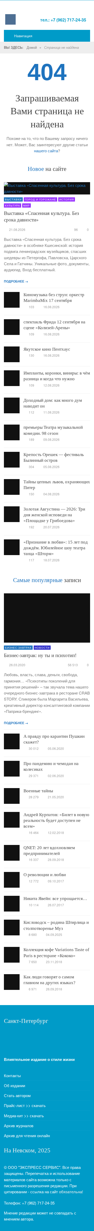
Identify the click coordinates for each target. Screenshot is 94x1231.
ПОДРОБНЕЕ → (16, 281)
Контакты (12, 1075)
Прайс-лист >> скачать (25, 1105)
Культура (12, 205)
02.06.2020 (56, 775)
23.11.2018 (54, 961)
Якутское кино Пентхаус (47, 349)
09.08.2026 (51, 439)
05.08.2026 (51, 466)
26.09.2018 (54, 989)
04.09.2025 (54, 934)
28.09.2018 (56, 859)
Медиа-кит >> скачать (24, 1115)
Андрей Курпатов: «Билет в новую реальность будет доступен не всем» (56, 820)
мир (26, 205)
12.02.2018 (56, 832)
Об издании (14, 1085)
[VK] (10, 19)
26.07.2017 (56, 905)
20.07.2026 (51, 527)
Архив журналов (18, 1125)
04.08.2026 (51, 494)
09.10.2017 (56, 881)
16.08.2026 (51, 307)
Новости (42, 647)
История (66, 199)
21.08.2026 (17, 229)
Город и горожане (40, 199)
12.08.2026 (51, 385)
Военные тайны (38, 790)
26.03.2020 (17, 665)
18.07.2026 (51, 560)
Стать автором (17, 1095)
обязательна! (71, 1191)
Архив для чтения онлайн (27, 1135)
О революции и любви (45, 874)
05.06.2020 (56, 748)
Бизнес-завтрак (18, 647)
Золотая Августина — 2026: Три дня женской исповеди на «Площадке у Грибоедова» (54, 515)
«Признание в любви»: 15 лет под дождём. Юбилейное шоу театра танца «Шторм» (56, 548)
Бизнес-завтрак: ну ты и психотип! (40, 655)
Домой (32, 47)
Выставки (13, 199)
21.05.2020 (56, 797)
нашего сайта (46, 150)
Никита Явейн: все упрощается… (55, 898)
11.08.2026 (51, 412)
